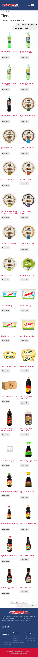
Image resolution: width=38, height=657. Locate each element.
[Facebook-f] (3, 627)
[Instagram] (5, 627)
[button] (29, 5)
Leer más (5, 57)
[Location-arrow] (8, 627)
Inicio (2, 11)
